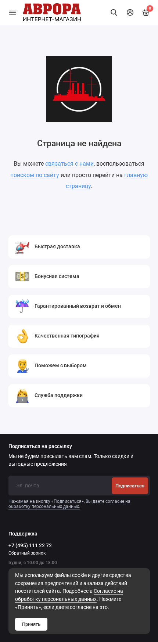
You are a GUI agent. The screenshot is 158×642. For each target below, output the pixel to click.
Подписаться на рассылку (40, 446)
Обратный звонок (27, 553)
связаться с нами (69, 163)
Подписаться (129, 485)
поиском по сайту (34, 175)
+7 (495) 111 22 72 (30, 545)
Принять (31, 624)
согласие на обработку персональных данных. (69, 504)
